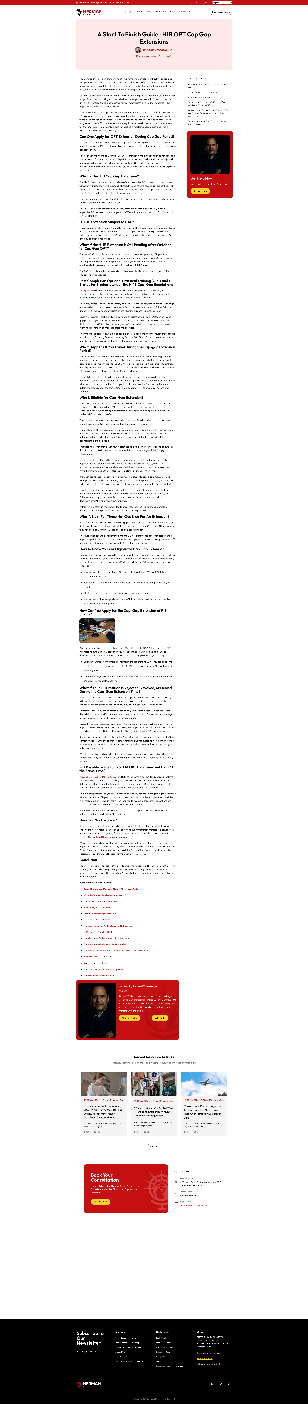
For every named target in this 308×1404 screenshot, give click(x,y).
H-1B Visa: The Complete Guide (98, 932)
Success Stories (200, 2)
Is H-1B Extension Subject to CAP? (201, 97)
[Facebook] (212, 1384)
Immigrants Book (163, 1352)
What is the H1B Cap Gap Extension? (202, 92)
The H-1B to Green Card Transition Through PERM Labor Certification (116, 950)
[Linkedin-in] (229, 1384)
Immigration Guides (147, 56)
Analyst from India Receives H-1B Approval (103, 969)
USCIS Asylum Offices (164, 1347)
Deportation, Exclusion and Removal (130, 1361)
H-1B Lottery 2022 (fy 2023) (97, 907)
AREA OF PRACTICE (143, 12)
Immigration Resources (165, 1357)
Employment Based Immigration (128, 1347)
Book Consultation (163, 1338)
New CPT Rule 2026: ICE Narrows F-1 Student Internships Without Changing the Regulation (153, 1111)
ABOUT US (126, 12)
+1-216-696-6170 (121, 2)
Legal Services (121, 1357)
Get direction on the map (208, 1353)
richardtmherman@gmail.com (93, 2)
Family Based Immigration (126, 1338)
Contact (159, 1361)
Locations (161, 12)
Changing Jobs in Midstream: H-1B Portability (105, 944)
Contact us (184, 12)
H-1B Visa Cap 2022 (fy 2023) (97, 956)
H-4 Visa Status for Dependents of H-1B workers (106, 938)
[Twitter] (221, 1384)
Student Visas (121, 1352)
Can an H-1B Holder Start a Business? (101, 901)
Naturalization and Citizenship (127, 1342)
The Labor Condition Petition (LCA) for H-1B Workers (108, 925)
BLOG (172, 12)
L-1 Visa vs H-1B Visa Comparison (99, 919)
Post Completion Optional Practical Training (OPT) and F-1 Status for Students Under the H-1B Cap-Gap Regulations (209, 113)
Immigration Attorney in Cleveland (169, 1366)
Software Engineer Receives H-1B (99, 975)
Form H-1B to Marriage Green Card (100, 913)
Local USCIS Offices (163, 1342)
